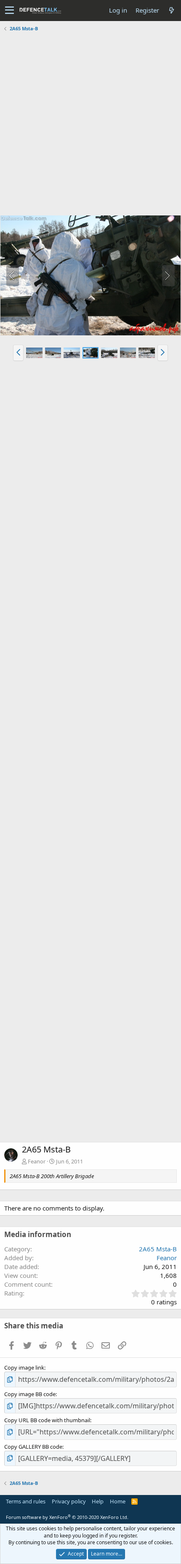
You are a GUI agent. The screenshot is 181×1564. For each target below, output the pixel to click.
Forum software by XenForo (67, 1517)
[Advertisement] (90, 124)
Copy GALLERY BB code (33, 1446)
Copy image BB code (30, 1394)
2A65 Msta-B (158, 1249)
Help (98, 1501)
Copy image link (24, 1367)
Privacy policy (69, 1501)
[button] (9, 10)
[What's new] (171, 10)
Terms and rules (25, 1501)
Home (117, 1501)
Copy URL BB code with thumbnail (47, 1420)
